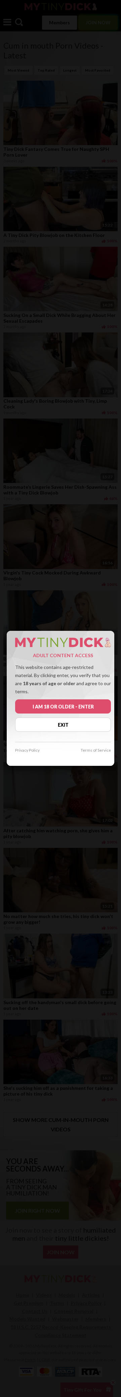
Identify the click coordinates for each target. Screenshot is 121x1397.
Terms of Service (96, 750)
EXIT (63, 725)
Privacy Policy (27, 750)
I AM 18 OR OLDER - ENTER (63, 706)
